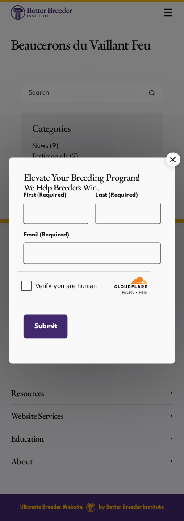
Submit (45, 331)
